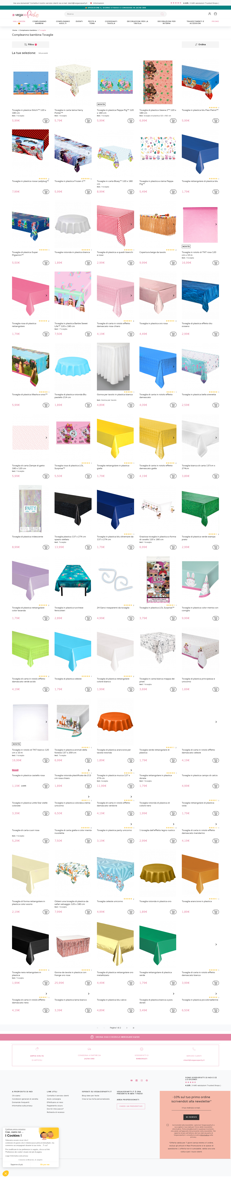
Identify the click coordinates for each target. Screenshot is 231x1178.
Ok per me (44, 1164)
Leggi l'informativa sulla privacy (16, 1156)
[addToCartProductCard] (46, 120)
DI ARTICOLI (37, 1106)
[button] (5, 1173)
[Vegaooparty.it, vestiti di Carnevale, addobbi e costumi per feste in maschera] (25, 12)
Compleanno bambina (28, 30)
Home (15, 30)
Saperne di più (17, 1164)
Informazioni (98, 3)
